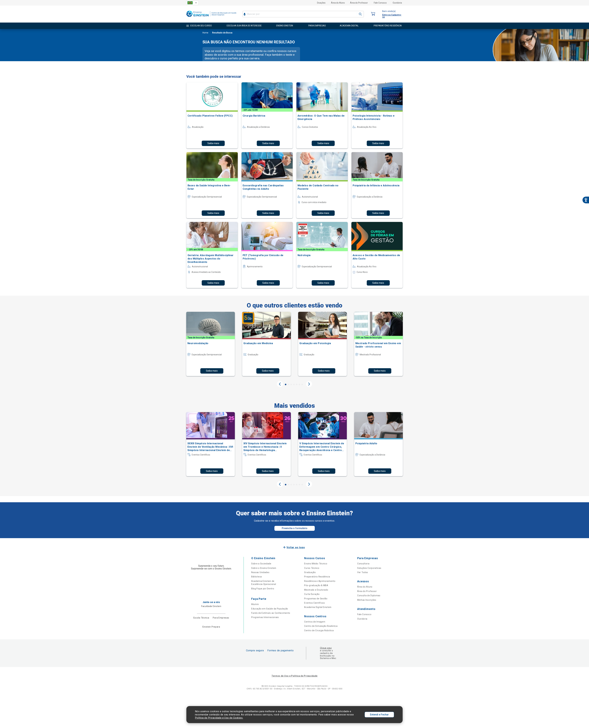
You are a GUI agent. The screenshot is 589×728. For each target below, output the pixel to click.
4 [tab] (294, 384)
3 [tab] (291, 384)
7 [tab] (302, 384)
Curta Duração (312, 594)
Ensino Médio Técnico (315, 563)
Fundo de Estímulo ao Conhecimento (270, 613)
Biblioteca (256, 576)
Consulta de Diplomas (368, 595)
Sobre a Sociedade (261, 563)
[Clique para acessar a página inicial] (211, 17)
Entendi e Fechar (379, 714)
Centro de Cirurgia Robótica (319, 630)
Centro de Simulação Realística (320, 626)
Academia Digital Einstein (317, 607)
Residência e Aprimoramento (319, 581)
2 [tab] (288, 384)
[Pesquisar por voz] (244, 14)
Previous (280, 384)
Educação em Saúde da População (269, 608)
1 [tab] (285, 384)
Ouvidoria (397, 3)
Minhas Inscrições (366, 600)
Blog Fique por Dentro (262, 588)
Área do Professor (359, 3)
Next (309, 384)
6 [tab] (299, 384)
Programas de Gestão (315, 598)
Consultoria (363, 563)
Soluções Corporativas (369, 568)
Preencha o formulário (294, 528)
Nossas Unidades (260, 572)
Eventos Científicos (314, 603)
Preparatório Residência (317, 576)
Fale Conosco (380, 3)
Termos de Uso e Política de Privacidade (294, 676)
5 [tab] (296, 384)
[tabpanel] (210, 344)
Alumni (255, 604)
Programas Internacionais (265, 617)
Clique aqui (326, 648)
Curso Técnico (311, 568)
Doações (321, 3)
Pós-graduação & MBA (316, 585)
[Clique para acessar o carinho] (373, 14)
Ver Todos (362, 572)
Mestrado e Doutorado (316, 590)
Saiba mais (213, 143)
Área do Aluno (338, 3)
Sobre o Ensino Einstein (263, 568)
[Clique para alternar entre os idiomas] (192, 2)
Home (205, 32)
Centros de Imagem (314, 621)
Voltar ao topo (296, 547)
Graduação (310, 572)
